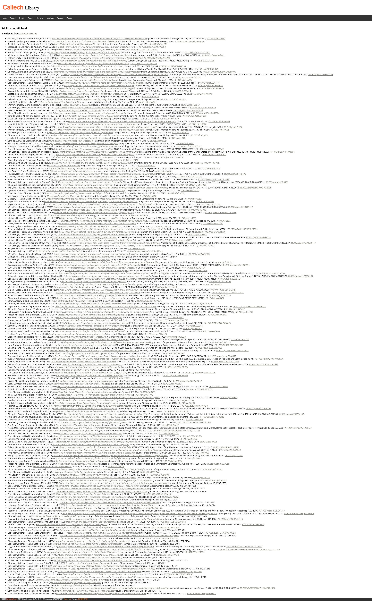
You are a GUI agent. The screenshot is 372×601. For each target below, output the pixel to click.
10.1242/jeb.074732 (224, 262)
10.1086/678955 (223, 220)
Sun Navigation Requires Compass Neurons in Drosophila (91, 116)
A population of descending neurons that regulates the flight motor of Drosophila (89, 60)
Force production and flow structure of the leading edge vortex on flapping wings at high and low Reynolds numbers (111, 450)
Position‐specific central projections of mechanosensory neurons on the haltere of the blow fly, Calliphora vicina (106, 549)
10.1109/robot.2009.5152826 (208, 347)
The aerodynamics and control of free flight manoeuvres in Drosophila (90, 182)
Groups (21, 18)
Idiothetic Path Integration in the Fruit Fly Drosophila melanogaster (83, 157)
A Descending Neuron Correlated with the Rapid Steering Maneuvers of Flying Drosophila (90, 162)
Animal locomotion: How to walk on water (52, 466)
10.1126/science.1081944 (157, 474)
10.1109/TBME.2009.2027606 (217, 323)
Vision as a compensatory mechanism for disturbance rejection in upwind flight (95, 447)
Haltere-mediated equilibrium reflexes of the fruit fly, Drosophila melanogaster (71, 524)
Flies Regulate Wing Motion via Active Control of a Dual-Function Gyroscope (99, 85)
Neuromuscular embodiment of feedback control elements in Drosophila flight (93, 55)
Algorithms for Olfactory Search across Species (80, 110)
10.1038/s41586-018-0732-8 (203, 107)
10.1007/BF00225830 (194, 552)
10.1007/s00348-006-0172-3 (195, 405)
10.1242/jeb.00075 (217, 480)
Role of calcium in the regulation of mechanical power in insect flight (85, 408)
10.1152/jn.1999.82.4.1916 (230, 519)
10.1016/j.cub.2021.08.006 (205, 69)
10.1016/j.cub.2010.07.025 (149, 300)
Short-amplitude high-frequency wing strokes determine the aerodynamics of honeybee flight (105, 414)
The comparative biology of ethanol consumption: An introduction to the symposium (90, 444)
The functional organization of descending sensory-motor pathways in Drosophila (100, 124)
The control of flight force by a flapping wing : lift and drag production (87, 499)
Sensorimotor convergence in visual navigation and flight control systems (93, 422)
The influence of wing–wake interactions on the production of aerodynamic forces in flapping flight (100, 469)
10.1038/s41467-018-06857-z (206, 113)
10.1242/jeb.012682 (172, 383)
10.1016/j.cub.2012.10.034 (192, 267)
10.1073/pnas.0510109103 (258, 408)
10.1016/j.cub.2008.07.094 (175, 367)
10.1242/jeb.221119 (209, 82)
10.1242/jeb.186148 (190, 104)
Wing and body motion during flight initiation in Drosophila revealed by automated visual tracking (108, 342)
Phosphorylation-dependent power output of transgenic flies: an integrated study (102, 532)
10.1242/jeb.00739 (234, 455)
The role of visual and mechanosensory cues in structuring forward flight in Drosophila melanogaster (103, 386)
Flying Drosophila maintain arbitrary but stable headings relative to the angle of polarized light (100, 129)
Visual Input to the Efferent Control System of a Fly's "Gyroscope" (85, 527)
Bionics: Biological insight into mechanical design (58, 516)
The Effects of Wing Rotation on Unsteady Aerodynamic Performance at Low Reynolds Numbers (78, 557)
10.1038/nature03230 (169, 433)
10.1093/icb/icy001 (180, 132)
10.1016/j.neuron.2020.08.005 (186, 77)
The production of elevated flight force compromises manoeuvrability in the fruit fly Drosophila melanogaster (109, 502)
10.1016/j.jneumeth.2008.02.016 (200, 372)
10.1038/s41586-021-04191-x (172, 66)
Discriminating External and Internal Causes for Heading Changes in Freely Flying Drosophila (98, 265)
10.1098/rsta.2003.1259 (218, 463)
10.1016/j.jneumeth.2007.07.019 (186, 381)
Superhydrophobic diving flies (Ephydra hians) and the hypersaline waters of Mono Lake (98, 151)
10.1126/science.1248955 (180, 240)
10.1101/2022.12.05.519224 (157, 58)
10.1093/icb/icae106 (157, 44)
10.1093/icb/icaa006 (183, 80)
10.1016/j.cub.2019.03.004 (199, 93)
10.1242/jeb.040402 (215, 298)
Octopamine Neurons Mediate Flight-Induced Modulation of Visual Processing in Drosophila (95, 267)
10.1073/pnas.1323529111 (303, 243)
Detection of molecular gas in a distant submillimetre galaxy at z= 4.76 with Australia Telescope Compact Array (105, 306)
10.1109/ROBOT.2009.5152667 (229, 345)
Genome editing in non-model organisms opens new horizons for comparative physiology (103, 82)
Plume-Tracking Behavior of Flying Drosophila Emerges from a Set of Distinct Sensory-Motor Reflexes (103, 245)
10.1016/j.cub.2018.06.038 (166, 118)
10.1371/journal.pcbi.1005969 (210, 149)
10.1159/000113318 (168, 538)
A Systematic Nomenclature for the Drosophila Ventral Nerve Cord (86, 77)
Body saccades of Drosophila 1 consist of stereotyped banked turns (90, 218)
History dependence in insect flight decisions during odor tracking (83, 149)
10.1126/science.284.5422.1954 (171, 521)
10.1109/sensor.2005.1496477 (297, 427)
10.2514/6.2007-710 (143, 394)
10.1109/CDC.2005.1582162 (211, 416)
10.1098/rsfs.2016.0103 (235, 173)
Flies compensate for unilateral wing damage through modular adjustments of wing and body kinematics (107, 173)
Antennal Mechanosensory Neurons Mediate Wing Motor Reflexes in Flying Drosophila (93, 212)
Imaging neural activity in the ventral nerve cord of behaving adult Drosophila (90, 113)
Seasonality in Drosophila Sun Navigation (64, 96)
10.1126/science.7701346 (167, 554)
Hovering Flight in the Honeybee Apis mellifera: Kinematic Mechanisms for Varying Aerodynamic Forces (106, 220)
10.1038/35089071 (170, 497)
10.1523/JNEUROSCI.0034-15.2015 (220, 212)
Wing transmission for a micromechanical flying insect (74, 510)
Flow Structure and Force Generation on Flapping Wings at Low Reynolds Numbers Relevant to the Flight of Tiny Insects (122, 121)
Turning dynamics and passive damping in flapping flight (68, 347)
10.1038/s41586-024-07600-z (152, 46)
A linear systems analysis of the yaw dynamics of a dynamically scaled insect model (95, 303)
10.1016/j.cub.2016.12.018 (189, 176)
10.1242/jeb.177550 (233, 127)
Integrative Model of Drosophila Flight (77, 370)
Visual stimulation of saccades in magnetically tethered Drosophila (86, 400)
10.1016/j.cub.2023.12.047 (197, 52)
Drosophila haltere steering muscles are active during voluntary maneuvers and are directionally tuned (97, 168)
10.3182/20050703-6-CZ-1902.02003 (194, 422)
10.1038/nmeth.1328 (176, 336)
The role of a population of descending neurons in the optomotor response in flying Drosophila (99, 58)
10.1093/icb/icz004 (150, 96)
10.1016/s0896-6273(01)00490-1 (157, 494)
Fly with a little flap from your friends (75, 248)
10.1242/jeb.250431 (216, 38)
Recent (30, 18)
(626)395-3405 (82, 599)
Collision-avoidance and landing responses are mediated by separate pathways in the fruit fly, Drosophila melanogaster (112, 483)
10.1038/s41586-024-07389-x (190, 41)
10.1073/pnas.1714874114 (282, 151)
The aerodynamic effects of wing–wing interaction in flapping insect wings (92, 419)
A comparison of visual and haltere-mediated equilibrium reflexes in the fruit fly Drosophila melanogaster (104, 480)
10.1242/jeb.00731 (193, 458)
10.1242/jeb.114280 (187, 218)
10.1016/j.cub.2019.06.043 (211, 88)
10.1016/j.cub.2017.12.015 (189, 146)
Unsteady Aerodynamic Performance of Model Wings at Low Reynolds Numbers (88, 566)
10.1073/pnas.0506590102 (291, 414)
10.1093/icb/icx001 (146, 165)
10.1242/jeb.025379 (221, 342)
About (69, 18)
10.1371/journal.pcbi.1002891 (235, 265)
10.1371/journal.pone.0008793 (173, 320)
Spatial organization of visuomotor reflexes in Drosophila (82, 461)
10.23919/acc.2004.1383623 (226, 447)
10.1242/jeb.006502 (218, 386)
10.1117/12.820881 (240, 339)
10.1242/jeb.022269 (193, 325)
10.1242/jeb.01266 (188, 439)
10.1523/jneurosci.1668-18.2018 (188, 110)
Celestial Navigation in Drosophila (63, 165)
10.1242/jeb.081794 (198, 270)
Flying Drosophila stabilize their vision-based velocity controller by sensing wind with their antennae (113, 243)
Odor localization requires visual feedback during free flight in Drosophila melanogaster (96, 477)
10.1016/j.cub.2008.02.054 (175, 375)
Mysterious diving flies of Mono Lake (63, 196)
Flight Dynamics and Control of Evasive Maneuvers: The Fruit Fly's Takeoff (95, 323)
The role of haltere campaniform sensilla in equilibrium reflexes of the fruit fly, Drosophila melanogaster (99, 38)
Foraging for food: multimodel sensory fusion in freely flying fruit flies (78, 259)
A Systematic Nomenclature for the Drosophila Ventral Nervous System (90, 160)
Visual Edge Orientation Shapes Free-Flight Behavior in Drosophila (83, 392)
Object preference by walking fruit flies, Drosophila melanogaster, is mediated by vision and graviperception (105, 312)
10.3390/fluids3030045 (219, 121)
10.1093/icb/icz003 (177, 99)
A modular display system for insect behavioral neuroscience (85, 381)
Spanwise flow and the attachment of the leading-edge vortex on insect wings (90, 497)
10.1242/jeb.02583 (228, 397)
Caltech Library (11, 599)
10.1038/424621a (116, 466)
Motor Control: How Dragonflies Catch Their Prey (58, 215)
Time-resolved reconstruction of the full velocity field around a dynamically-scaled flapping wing (92, 405)
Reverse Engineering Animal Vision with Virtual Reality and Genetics (88, 226)
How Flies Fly (39, 378)
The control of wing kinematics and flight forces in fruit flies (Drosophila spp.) (95, 530)
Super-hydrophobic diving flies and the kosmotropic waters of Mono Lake (80, 132)
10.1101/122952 (130, 160)
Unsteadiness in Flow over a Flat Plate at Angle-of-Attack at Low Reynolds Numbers (95, 394)
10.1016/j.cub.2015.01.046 (135, 215)
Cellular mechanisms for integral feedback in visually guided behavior (85, 237)
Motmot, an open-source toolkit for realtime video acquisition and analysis (91, 331)
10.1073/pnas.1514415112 (240, 207)
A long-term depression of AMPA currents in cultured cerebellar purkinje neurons (98, 574)
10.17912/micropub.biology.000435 (219, 71)
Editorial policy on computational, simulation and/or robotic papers (97, 270)
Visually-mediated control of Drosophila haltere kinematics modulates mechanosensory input (91, 135)
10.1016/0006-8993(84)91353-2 (201, 593)
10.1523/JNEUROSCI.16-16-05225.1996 (244, 546)
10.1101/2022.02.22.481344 (143, 63)
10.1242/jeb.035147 (217, 314)
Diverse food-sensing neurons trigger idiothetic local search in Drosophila (89, 93)
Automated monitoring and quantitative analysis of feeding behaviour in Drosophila (97, 223)
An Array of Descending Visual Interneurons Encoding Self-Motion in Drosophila (87, 179)
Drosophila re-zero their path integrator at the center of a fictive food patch (94, 69)
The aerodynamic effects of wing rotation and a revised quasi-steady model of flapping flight (96, 485)
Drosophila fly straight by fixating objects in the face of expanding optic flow (92, 314)
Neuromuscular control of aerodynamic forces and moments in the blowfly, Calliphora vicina (98, 441)
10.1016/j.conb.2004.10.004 (189, 436)
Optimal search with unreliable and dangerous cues (73, 171)
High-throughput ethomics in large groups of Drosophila (80, 336)
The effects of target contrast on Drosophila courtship (79, 91)
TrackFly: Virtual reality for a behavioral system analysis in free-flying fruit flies (90, 372)
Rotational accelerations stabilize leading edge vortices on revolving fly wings (89, 325)
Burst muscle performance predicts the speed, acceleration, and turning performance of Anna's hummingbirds (102, 204)
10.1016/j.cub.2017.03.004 (206, 162)
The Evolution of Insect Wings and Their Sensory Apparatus (80, 538)
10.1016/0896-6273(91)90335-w (187, 571)
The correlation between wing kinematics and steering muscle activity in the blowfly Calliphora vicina (101, 491)
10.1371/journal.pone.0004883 (221, 356)
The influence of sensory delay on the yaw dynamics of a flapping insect (93, 281)
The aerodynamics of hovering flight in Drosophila (78, 425)
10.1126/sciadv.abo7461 (213, 55)
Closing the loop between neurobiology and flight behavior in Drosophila (86, 436)
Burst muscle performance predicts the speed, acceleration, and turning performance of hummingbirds (90, 201)
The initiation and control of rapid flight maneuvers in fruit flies (65, 430)
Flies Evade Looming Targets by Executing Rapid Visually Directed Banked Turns (96, 240)
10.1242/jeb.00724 (173, 461)
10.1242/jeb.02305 (186, 403)
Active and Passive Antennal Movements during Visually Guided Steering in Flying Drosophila (98, 292)
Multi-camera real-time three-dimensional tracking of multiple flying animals (93, 295)
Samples (40, 18)
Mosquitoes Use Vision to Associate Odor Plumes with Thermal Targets (85, 209)
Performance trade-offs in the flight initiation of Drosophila (79, 383)
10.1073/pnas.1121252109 (300, 276)
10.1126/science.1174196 (155, 334)
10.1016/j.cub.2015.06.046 (193, 209)
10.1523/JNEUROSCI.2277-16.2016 (213, 179)
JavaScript (50, 18)
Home (4, 18)
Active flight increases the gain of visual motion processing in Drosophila (89, 317)
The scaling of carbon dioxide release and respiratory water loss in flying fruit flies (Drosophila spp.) (110, 505)
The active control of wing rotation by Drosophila (87, 563)
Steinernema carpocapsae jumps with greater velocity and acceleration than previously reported (96, 71)
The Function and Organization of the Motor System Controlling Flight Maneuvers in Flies (96, 176)
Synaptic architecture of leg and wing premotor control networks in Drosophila (94, 46)
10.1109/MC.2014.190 (162, 226)
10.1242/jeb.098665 (197, 234)
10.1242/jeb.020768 (175, 353)
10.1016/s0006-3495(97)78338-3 (221, 532)
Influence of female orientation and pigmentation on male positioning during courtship (85, 190)
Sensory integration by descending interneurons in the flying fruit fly (77, 193)
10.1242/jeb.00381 (213, 469)
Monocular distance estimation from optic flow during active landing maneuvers (96, 231)
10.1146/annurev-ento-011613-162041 (144, 251)
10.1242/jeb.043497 (235, 309)
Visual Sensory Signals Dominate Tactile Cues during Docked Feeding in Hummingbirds (95, 154)
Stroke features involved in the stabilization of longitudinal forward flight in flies (84, 256)
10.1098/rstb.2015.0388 (277, 182)
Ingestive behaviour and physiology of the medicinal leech (75, 582)
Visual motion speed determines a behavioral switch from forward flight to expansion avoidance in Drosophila (108, 262)
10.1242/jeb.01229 (208, 441)
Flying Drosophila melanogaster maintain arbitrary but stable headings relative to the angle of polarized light (107, 127)
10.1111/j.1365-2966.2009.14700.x (232, 350)
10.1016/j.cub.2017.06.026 (170, 157)
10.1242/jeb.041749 (244, 312)
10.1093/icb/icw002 (190, 190)
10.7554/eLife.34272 (196, 124)
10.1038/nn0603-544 (149, 472)
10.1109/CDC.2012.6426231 (272, 273)
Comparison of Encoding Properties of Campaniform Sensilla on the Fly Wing (70, 579)
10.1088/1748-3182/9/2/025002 (210, 231)
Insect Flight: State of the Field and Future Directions (78, 44)
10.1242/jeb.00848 (232, 450)
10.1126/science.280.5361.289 (165, 527)
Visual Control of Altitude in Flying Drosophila (72, 300)
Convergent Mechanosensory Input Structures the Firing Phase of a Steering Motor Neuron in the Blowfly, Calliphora (111, 519)
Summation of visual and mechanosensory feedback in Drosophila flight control (92, 458)
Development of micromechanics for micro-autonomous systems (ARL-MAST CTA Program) (88, 339)
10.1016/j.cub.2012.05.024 (228, 278)
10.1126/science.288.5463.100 (148, 508)
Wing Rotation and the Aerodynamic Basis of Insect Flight (91, 521)
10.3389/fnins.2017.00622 (214, 154)
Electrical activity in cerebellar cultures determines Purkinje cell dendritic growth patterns (100, 571)
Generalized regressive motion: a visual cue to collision (87, 185)
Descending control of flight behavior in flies (61, 102)
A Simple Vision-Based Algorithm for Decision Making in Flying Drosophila (89, 375)
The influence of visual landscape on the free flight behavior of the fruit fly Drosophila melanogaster (103, 488)
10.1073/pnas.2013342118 (320, 74)
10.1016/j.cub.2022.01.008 (201, 60)
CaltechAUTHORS (28, 33)
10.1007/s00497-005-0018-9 (176, 411)
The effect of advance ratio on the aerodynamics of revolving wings (89, 439)
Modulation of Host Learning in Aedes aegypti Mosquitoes (86, 146)
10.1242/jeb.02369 (185, 400)
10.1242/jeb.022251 (192, 328)
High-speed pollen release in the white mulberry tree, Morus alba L (84, 411)
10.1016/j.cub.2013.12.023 (201, 245)
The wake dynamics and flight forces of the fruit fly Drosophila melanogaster (87, 543)
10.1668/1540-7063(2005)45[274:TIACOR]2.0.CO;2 (177, 430)
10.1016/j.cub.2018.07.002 (193, 116)
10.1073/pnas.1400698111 (258, 237)
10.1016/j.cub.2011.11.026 (164, 287)
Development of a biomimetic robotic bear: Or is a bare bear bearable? (83, 361)
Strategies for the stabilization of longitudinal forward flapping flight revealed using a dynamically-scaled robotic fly (113, 229)
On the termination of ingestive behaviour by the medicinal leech (85, 590)
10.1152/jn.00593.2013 (199, 254)
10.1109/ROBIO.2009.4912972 (269, 358)
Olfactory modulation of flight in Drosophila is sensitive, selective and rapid (90, 298)
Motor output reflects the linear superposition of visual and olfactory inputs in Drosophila (94, 452)
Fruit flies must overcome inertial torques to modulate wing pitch (81, 99)
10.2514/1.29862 (142, 370)
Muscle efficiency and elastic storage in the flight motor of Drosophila (89, 554)
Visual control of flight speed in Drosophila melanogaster (81, 353)
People (12, 18)
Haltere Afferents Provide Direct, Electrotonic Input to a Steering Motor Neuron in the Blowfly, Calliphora (106, 546)
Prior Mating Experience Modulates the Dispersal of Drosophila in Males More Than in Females (102, 289)
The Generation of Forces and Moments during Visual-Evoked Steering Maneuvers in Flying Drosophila (101, 356)
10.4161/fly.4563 (147, 392)
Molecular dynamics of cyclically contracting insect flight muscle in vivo (90, 433)
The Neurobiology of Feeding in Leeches (74, 585)
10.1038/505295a (136, 248)
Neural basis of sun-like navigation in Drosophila (70, 140)
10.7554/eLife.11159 (210, 204)
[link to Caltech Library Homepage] (19, 10)
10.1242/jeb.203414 (181, 91)
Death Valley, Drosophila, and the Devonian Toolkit (59, 251)
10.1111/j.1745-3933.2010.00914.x (249, 306)
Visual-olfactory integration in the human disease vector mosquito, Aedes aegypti (98, 88)
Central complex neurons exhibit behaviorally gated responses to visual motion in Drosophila (95, 254)
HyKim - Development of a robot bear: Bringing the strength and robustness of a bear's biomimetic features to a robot (104, 358)
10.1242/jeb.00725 (200, 452)
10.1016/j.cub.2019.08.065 (210, 85)
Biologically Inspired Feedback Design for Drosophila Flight (83, 389)
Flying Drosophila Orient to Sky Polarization (73, 287)
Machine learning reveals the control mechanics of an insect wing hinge (88, 49)
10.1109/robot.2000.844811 (272, 510)
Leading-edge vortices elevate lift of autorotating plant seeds (76, 334)
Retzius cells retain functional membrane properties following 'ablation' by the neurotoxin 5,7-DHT (101, 593)
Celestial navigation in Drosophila (76, 104)
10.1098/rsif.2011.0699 (220, 281)
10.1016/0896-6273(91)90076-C (178, 574)
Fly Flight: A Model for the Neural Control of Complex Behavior (81, 494)
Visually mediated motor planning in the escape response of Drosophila (87, 367)
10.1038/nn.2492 (176, 317)
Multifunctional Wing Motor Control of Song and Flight (85, 118)
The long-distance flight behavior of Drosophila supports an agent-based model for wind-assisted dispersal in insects (115, 74)
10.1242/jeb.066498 (212, 284)
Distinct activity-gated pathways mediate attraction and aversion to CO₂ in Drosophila (94, 107)
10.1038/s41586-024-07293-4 (143, 49)
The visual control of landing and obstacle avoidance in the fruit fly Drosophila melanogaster (100, 284)
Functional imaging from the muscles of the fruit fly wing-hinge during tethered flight (86, 198)
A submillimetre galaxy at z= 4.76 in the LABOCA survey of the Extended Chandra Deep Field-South (94, 350)
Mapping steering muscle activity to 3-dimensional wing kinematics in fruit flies (82, 143)
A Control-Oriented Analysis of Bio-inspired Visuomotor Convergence (91, 416)
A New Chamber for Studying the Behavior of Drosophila (81, 320)
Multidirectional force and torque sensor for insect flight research (88, 427)
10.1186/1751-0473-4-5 (209, 331)
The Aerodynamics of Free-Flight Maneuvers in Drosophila (82, 474)
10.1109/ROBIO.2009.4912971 (225, 361)
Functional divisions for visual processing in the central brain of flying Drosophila (90, 207)
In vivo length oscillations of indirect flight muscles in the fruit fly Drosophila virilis (93, 541)
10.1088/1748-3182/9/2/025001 (242, 229)
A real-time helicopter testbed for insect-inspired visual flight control (83, 345)
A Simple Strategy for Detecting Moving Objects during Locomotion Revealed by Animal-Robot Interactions (104, 278)
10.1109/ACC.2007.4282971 (200, 389)
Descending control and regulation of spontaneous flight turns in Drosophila (85, 52)
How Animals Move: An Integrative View (79, 508)
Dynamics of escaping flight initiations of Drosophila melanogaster (92, 364)
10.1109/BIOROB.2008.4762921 (263, 364)
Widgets (60, 18)
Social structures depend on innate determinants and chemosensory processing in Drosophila (108, 276)
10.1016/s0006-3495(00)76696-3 (299, 513)
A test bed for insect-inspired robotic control (78, 463)
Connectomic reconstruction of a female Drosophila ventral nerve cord (87, 41)
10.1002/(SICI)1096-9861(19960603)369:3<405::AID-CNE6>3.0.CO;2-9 (248, 549)
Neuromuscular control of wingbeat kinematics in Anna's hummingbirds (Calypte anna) (105, 309)
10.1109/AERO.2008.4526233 (116, 378)
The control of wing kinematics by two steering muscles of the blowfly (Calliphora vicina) (83, 552)
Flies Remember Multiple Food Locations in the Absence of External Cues (83, 80)
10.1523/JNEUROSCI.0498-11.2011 (228, 292)
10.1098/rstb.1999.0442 (253, 524)
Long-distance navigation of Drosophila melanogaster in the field (79, 138)
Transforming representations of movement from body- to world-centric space (88, 66)
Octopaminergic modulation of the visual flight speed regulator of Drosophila (93, 234)
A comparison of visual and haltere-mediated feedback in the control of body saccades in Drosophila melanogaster (108, 397)
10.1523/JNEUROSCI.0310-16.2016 (255, 187)
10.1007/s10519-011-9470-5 (222, 289)
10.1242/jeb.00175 (201, 477)
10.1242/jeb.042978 (202, 303)
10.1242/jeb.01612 (170, 425)
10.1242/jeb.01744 (194, 419)
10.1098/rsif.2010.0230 (220, 295)
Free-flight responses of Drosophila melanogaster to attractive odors (86, 403)
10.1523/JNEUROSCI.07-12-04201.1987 (257, 588)
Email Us (67, 599)
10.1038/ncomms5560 (213, 223)
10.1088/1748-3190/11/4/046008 (190, 185)
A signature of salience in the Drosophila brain (74, 472)
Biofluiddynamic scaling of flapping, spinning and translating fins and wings (88, 328)
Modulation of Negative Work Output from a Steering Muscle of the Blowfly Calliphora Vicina (96, 560)
